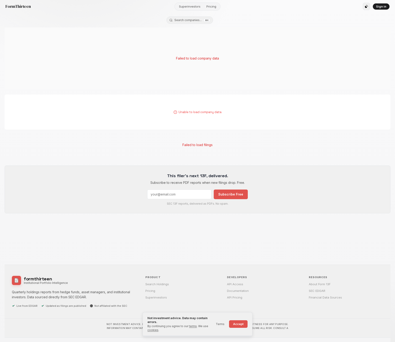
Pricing (211, 6)
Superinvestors (189, 6)
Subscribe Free (230, 194)
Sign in (381, 6)
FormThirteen (18, 6)
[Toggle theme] (366, 6)
